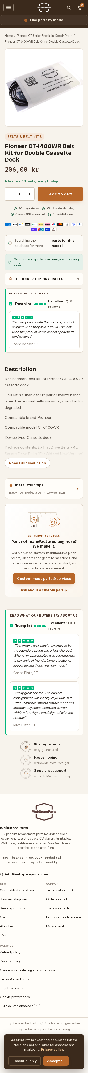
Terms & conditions (14, 979)
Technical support (59, 890)
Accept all (56, 1061)
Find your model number (64, 917)
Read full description (27, 463)
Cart (3, 917)
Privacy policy (10, 961)
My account (55, 926)
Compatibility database (17, 890)
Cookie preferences (15, 997)
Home (9, 35)
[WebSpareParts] (44, 7)
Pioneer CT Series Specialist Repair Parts (44, 35)
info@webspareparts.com (26, 874)
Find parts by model (47, 20)
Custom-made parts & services (44, 578)
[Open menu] (8, 7)
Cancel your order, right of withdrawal (28, 970)
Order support (56, 899)
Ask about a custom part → (44, 590)
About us (6, 926)
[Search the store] (69, 7)
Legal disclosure (12, 988)
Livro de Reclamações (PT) (20, 1006)
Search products (12, 908)
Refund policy (10, 952)
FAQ (3, 935)
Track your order (58, 908)
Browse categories (13, 899)
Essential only (25, 1061)
